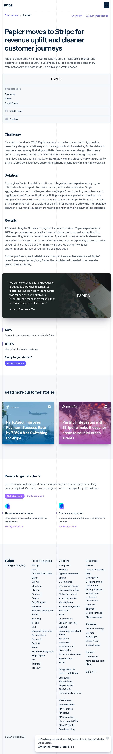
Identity (36, 614)
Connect (36, 594)
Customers (12, 15)
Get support (92, 656)
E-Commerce (65, 581)
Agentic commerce (68, 573)
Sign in (89, 671)
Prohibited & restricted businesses (92, 597)
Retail (62, 662)
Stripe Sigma (38, 655)
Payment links (39, 635)
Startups (63, 569)
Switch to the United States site (55, 746)
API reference (66, 526)
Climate (36, 589)
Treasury (36, 667)
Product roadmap (95, 628)
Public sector (65, 658)
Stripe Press (92, 640)
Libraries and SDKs (68, 720)
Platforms (64, 610)
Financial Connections (43, 610)
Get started (13, 495)
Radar (35, 647)
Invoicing (36, 618)
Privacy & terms (94, 589)
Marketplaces (66, 602)
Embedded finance (68, 585)
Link (34, 626)
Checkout (37, 585)
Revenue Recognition (43, 651)
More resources (94, 616)
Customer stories (95, 569)
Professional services (70, 654)
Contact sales (14, 363)
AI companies (66, 618)
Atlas (34, 569)
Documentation (67, 704)
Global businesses (68, 594)
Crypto (35, 598)
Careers (90, 632)
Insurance (64, 638)
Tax (34, 659)
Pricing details (13, 526)
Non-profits (65, 650)
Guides (89, 565)
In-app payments (67, 598)
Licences (90, 604)
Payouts (36, 643)
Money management (69, 606)
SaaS (61, 614)
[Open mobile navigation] (106, 5)
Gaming (63, 626)
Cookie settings (94, 612)
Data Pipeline (38, 602)
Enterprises (65, 565)
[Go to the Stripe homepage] (8, 561)
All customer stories (97, 15)
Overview (76, 15)
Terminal (36, 663)
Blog (88, 573)
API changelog (66, 716)
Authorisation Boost (42, 573)
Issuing (35, 622)
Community (92, 577)
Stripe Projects (66, 725)
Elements (36, 606)
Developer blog (67, 729)
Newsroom (91, 636)
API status (64, 712)
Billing (35, 577)
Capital (35, 581)
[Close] (107, 738)
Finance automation (69, 589)
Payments (37, 639)
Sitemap (90, 608)
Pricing (35, 565)
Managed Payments (42, 630)
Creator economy (68, 622)
